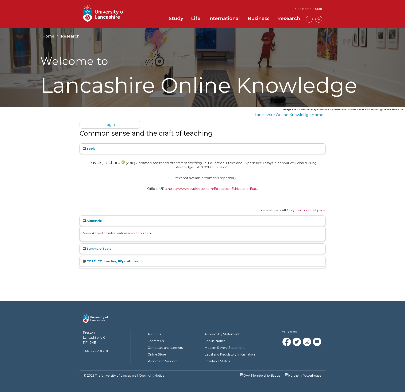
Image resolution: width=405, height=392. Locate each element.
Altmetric (94, 221)
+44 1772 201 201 (95, 351)
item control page (310, 210)
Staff (318, 9)
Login (110, 124)
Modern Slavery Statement (225, 348)
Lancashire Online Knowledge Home (289, 114)
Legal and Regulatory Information (230, 354)
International (224, 18)
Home (48, 36)
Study (176, 18)
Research (288, 18)
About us (154, 334)
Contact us (156, 341)
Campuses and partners (165, 348)
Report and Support (162, 361)
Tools (90, 149)
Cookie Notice (215, 341)
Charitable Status (217, 361)
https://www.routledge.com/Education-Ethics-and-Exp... (213, 189)
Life (195, 18)
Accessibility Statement (222, 334)
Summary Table (99, 249)
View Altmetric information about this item (117, 233)
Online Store (157, 354)
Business (259, 18)
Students (304, 9)
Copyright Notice (151, 375)
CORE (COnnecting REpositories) (112, 261)
